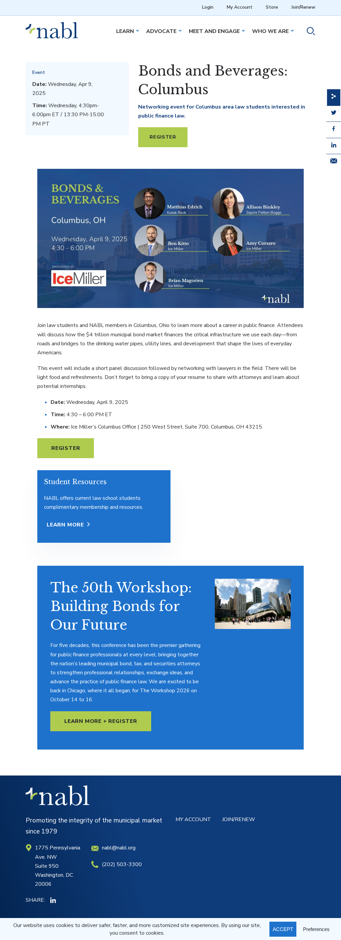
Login (207, 7)
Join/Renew (303, 7)
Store (272, 7)
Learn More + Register (100, 721)
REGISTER (163, 137)
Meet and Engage (214, 31)
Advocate (161, 31)
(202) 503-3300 (122, 864)
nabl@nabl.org (119, 847)
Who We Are (270, 31)
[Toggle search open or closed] (308, 32)
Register (65, 448)
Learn (125, 31)
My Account (239, 7)
